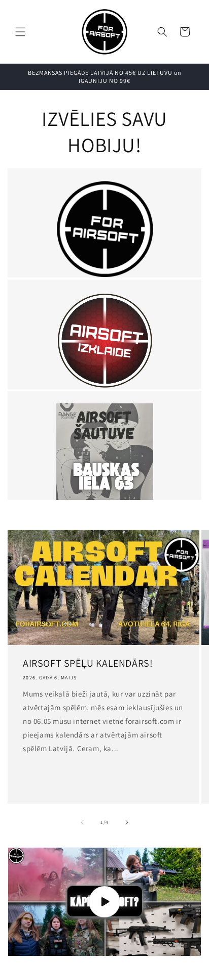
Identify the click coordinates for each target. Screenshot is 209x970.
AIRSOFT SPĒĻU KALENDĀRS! (88, 663)
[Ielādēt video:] (104, 902)
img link (105, 188)
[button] (20, 32)
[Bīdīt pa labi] (127, 822)
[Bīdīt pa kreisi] (82, 822)
